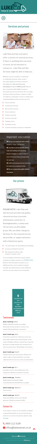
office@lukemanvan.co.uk (18, 427)
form (12, 260)
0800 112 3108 (28, 15)
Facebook (22, 436)
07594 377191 (28, 260)
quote (12, 81)
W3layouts (27, 440)
